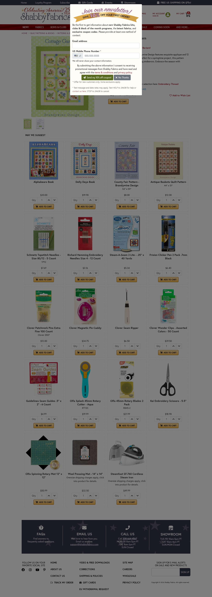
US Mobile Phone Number (86, 51)
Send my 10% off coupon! (98, 77)
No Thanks (123, 77)
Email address (79, 40)
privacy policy (125, 72)
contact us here (79, 91)
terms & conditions (104, 72)
